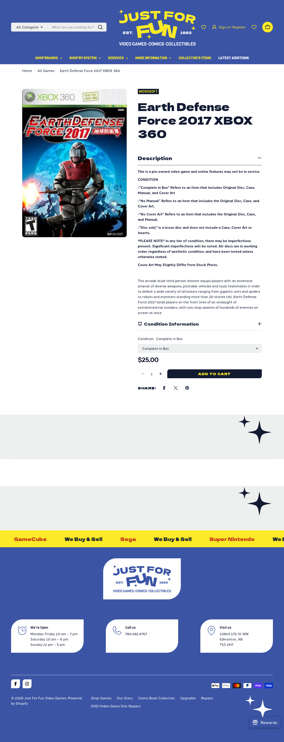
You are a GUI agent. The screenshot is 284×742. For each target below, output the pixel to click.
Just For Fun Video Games (45, 698)
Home (27, 70)
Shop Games (101, 698)
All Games (45, 70)
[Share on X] (175, 388)
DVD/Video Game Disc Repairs (115, 706)
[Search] (100, 27)
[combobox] (58, 27)
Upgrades (188, 698)
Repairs (207, 698)
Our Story (125, 698)
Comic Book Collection (156, 698)
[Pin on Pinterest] (187, 388)
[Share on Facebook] (164, 388)
